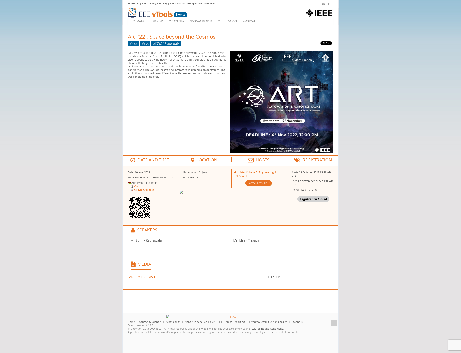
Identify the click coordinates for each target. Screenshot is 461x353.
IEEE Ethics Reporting (232, 322)
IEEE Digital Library (154, 3)
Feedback (297, 322)
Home (131, 322)
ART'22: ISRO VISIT (142, 277)
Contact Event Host (259, 183)
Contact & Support (150, 322)
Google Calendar (144, 189)
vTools (138, 21)
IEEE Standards (177, 3)
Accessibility (173, 322)
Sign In (326, 4)
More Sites (209, 3)
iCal (136, 186)
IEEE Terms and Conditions (267, 328)
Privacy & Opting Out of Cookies (268, 322)
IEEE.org (135, 3)
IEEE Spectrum (194, 3)
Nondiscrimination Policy (200, 322)
